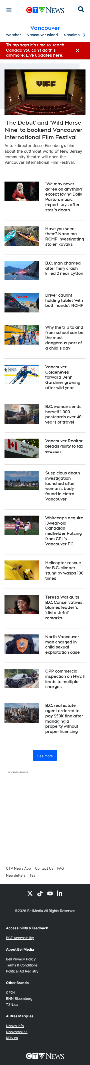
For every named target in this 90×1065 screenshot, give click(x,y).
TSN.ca (12, 1004)
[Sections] (9, 10)
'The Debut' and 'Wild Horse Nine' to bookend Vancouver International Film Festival (43, 129)
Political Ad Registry (22, 971)
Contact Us (44, 868)
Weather (13, 35)
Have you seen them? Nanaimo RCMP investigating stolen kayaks (64, 236)
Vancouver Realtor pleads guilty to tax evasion (64, 446)
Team (34, 875)
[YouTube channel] (50, 893)
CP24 (10, 992)
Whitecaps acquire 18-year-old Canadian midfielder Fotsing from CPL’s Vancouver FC (64, 531)
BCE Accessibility (20, 938)
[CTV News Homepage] (45, 10)
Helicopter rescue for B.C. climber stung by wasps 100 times (64, 570)
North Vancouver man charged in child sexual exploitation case (62, 644)
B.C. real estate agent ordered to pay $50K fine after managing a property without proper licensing (64, 718)
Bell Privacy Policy (21, 959)
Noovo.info (15, 1026)
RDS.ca (12, 1038)
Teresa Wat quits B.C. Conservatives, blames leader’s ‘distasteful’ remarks (64, 607)
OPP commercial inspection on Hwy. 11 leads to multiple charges (65, 679)
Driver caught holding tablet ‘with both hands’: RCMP (64, 300)
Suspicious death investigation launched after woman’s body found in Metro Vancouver (62, 486)
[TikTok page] (40, 893)
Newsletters (16, 875)
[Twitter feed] (30, 893)
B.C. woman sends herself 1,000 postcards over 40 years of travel (63, 414)
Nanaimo (72, 35)
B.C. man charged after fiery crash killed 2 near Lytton (64, 268)
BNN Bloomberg (19, 998)
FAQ (60, 868)
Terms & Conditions (22, 965)
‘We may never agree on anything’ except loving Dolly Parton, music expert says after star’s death (64, 197)
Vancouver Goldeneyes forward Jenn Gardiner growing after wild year (62, 377)
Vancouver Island (42, 35)
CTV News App (18, 868)
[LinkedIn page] (60, 893)
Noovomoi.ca (17, 1032)
